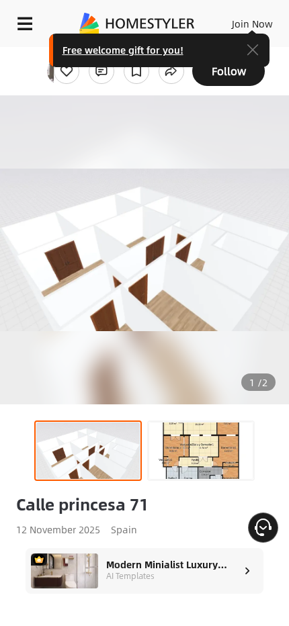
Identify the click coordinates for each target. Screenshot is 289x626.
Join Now (252, 23)
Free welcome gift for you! (123, 49)
